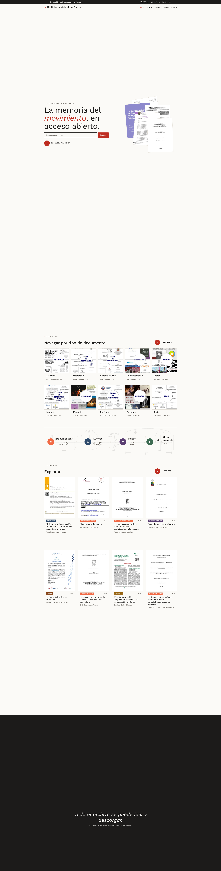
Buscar (149, 7)
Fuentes (166, 7)
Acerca (174, 7)
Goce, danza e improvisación (161, 524)
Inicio (142, 7)
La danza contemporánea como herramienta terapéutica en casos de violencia (160, 600)
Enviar (157, 7)
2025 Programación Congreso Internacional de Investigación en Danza (126, 599)
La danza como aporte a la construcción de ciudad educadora (92, 599)
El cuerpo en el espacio (91, 524)
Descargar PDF (52, 543)
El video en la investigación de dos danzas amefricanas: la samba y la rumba (59, 526)
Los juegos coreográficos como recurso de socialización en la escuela (126, 526)
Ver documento (52, 538)
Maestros (166, 2)
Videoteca (155, 2)
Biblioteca (144, 2)
